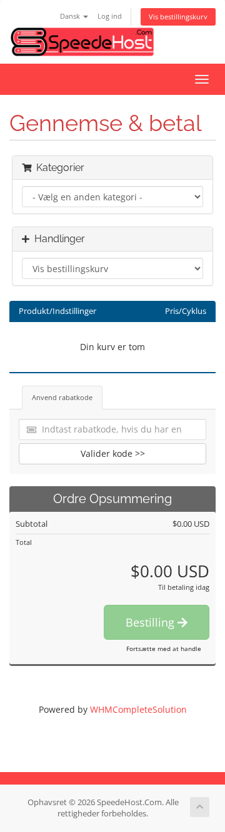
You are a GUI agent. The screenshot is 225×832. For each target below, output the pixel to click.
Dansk (71, 16)
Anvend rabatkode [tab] (62, 397)
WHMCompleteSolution (138, 709)
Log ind (110, 16)
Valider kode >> (113, 453)
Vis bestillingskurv (178, 16)
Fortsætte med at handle (163, 648)
